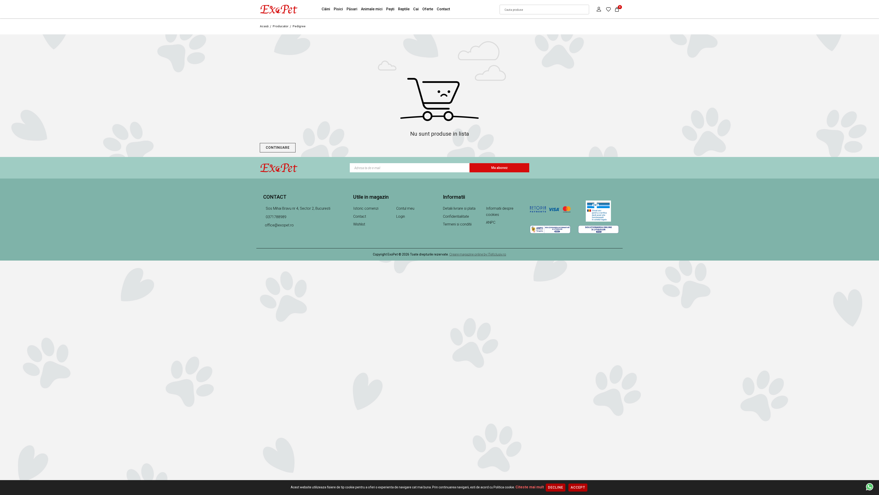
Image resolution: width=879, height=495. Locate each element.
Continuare (278, 148)
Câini (326, 9)
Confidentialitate (456, 216)
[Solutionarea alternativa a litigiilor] (550, 229)
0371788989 (275, 217)
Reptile (404, 9)
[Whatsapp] (869, 486)
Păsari (352, 9)
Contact (443, 9)
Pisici (338, 9)
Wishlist (359, 224)
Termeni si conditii (457, 224)
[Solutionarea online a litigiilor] (598, 229)
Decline (555, 487)
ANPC (490, 222)
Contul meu (405, 208)
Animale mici (372, 9)
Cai (416, 9)
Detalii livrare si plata (459, 208)
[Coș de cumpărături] (617, 9)
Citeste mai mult (529, 487)
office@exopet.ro (279, 225)
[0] (608, 9)
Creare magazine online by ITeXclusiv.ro (477, 254)
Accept (578, 487)
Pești (390, 9)
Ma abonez (499, 168)
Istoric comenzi (365, 208)
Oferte (427, 9)
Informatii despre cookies (499, 211)
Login (400, 216)
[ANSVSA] (598, 211)
